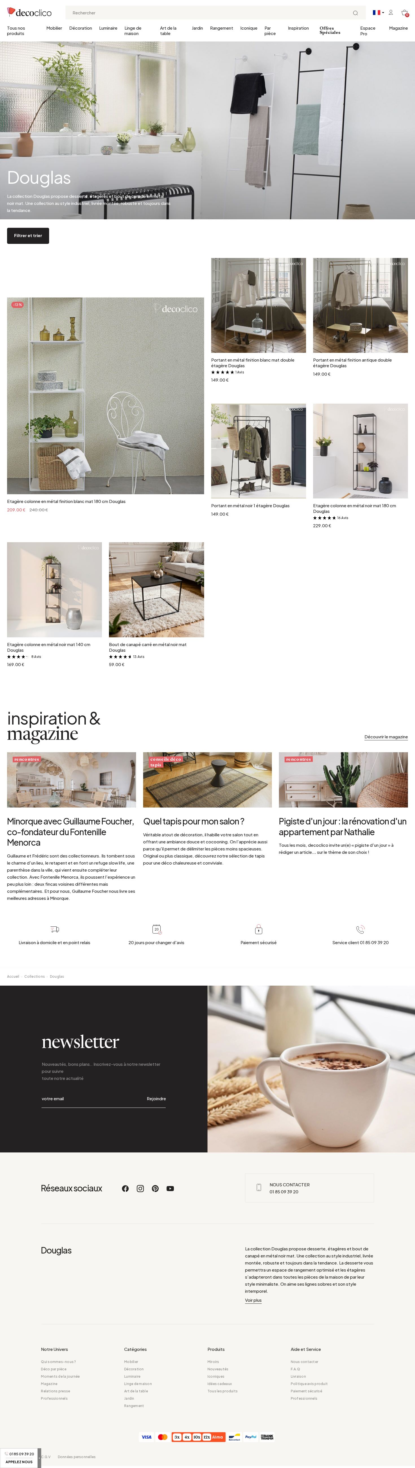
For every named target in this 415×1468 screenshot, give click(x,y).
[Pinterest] (156, 1191)
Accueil (13, 976)
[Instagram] (141, 1191)
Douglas (57, 976)
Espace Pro (367, 30)
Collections (34, 976)
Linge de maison (132, 30)
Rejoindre (156, 1098)
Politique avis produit (309, 1384)
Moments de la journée (60, 1376)
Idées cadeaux (219, 1384)
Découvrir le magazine (386, 736)
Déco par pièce (53, 1369)
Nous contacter (304, 1362)
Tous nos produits (16, 30)
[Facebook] (126, 1191)
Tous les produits (222, 1391)
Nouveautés (217, 1369)
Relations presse (55, 1391)
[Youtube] (170, 1191)
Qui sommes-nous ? (58, 1362)
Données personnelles (77, 1457)
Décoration (80, 27)
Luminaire (108, 27)
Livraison (298, 1376)
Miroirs (213, 1362)
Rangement (221, 27)
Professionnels (54, 1398)
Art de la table (168, 30)
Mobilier (54, 27)
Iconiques (215, 1376)
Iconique (248, 27)
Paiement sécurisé (306, 1391)
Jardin (197, 27)
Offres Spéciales (330, 30)
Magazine (398, 27)
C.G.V (46, 1457)
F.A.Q (295, 1369)
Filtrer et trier (28, 235)
